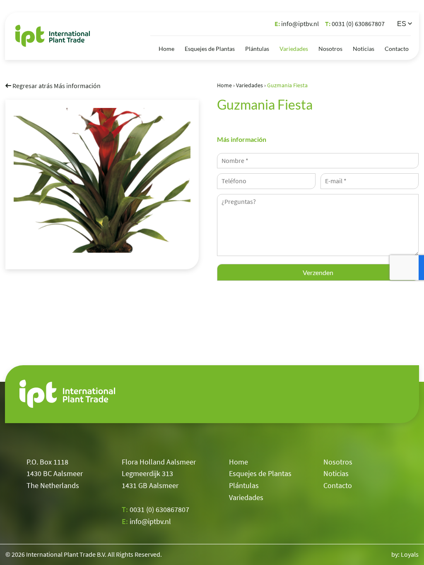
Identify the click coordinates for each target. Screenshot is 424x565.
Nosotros (330, 48)
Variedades (293, 48)
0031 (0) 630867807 (355, 23)
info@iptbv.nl (297, 23)
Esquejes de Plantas (210, 48)
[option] (102, 180)
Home (166, 48)
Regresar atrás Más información (56, 85)
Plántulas (257, 48)
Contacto (397, 48)
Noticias (363, 48)
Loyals (410, 554)
